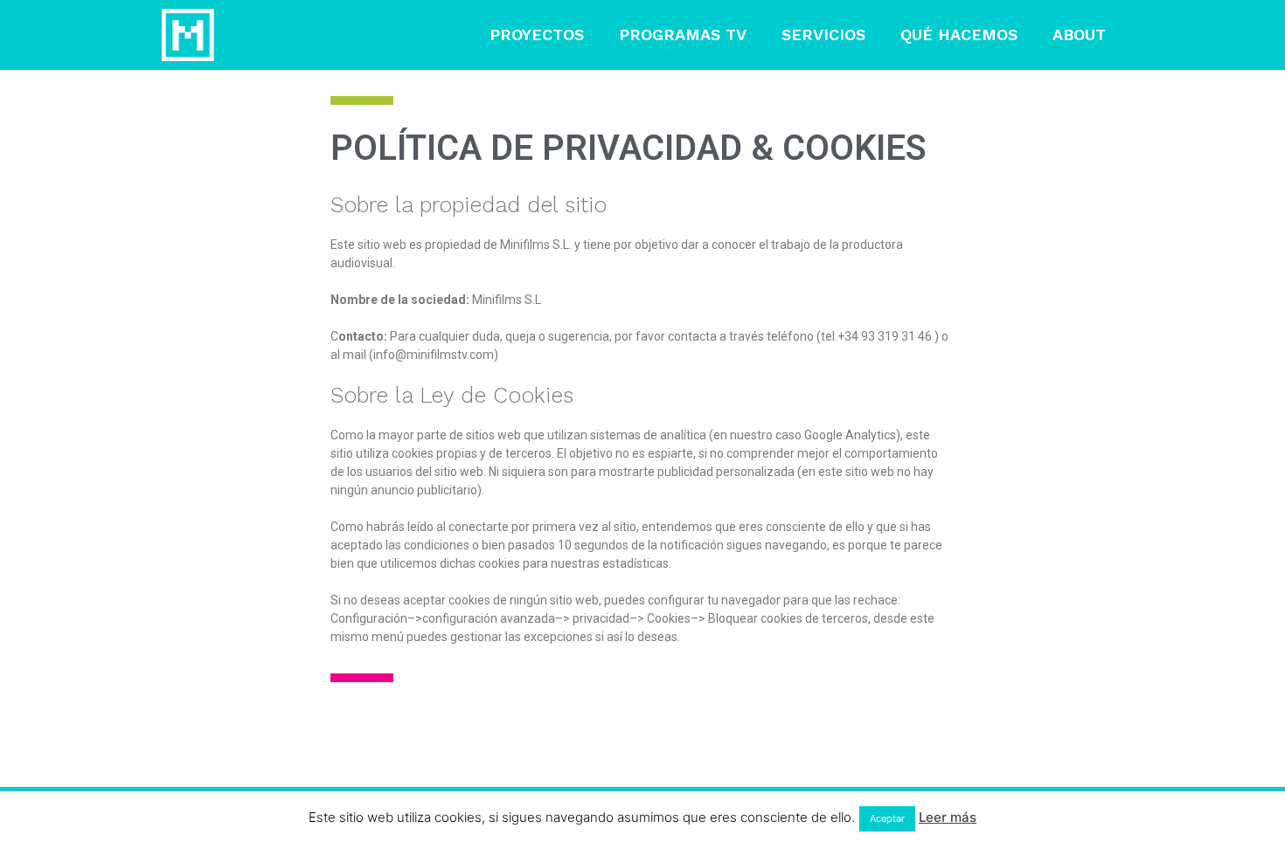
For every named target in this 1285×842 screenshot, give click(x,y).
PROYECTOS (537, 34)
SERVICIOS (823, 34)
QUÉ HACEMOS (959, 34)
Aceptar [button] (887, 818)
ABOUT (1079, 34)
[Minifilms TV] (188, 35)
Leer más (947, 817)
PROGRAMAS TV (683, 34)
